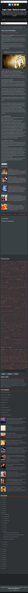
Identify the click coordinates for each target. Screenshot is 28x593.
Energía (5, 294)
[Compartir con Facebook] (6, 164)
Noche (2, 331)
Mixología (9, 328)
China (5, 277)
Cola (10, 280)
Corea (16, 282)
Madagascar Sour (5, 412)
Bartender (16, 267)
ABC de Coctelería (22, 261)
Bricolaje (11, 271)
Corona (18, 282)
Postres (2, 336)
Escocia (19, 294)
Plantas (7, 335)
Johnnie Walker (18, 310)
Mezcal (17, 327)
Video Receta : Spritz (12, 176)
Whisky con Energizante (6, 410)
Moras (23, 328)
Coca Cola (7, 279)
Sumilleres (14, 344)
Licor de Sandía (11, 319)
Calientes (12, 272)
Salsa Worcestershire (12, 340)
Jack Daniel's (25, 308)
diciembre (5, 514)
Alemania (21, 262)
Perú (3, 333)
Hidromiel (7, 305)
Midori (2, 328)
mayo (4, 529)
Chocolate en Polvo (16, 277)
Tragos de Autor (24, 357)
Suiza (11, 344)
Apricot (15, 265)
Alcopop (16, 262)
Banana (2, 267)
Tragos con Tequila (9, 356)
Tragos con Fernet (9, 353)
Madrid (5, 323)
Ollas (26, 331)
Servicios (16, 342)
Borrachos (15, 270)
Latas (15, 312)
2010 (3, 566)
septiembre (5, 520)
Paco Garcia (11, 332)
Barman (12, 267)
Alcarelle (8, 262)
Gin (12, 301)
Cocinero (14, 279)
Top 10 (20, 347)
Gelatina (9, 301)
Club (4, 279)
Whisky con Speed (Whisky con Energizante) (15, 487)
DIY (6, 292)
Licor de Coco (8, 316)
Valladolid (5, 364)
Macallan (2, 323)
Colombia (17, 280)
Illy (11, 307)
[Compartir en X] (5, 164)
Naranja (12, 330)
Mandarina (18, 323)
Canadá (26, 272)
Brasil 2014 (8, 271)
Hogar (13, 306)
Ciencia (21, 277)
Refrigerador (25, 338)
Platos (13, 335)
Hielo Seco (17, 305)
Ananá (26, 264)
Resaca (11, 339)
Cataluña (20, 274)
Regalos (2, 339)
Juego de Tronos (24, 310)
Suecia (8, 344)
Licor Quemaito (3, 321)
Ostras (5, 332)
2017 (8, 261)
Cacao (23, 271)
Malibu (15, 323)
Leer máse (20, 174)
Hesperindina (3, 305)
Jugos (19, 311)
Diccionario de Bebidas (5, 291)
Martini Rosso (18, 326)
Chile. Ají (2, 277)
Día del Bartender (15, 288)
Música (8, 330)
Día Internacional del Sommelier (18, 289)
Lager (8, 312)
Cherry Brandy (14, 276)
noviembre (5, 516)
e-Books (6, 293)
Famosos (6, 297)
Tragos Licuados (21, 360)
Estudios (18, 296)
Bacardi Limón (18, 266)
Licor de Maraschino (15, 318)
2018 (10, 261)
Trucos (6, 362)
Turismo (13, 362)
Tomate (14, 347)
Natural (16, 330)
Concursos (2, 282)
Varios (12, 364)
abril (4, 531)
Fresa (19, 298)
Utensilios (22, 362)
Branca (26, 270)
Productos (8, 336)
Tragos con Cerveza (17, 352)
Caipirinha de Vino (5, 407)
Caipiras (8, 272)
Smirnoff (13, 343)
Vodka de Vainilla (3, 368)
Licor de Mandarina (20, 317)
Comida (21, 280)
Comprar (25, 280)
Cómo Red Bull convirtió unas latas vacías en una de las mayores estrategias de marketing (16, 448)
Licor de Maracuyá (7, 318)
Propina (11, 336)
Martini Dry (13, 326)
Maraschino (10, 325)
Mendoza (4, 327)
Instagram (2, 308)
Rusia (26, 339)
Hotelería (22, 306)
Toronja (23, 347)
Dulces (26, 292)
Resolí (14, 339)
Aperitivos (7, 265)
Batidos (20, 267)
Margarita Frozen (5, 399)
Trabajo (26, 347)
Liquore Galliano (14, 322)
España (22, 294)
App (13, 265)
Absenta (2, 262)
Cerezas (13, 275)
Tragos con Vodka (7, 357)
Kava (24, 311)
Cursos (9, 287)
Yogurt (14, 368)
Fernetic (12, 297)
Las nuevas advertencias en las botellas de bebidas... (13, 534)
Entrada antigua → (23, 214)
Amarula (23, 264)
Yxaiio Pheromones (19, 368)
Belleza (4, 269)
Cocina (11, 279)
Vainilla (26, 362)
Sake (3, 340)
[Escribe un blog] (3, 164)
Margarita (17, 325)
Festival (15, 297)
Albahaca (5, 262)
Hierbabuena (21, 305)
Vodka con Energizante (6, 394)
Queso (26, 336)
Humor (2, 307)
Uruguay (18, 362)
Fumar (19, 300)
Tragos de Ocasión (14, 358)
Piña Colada (16, 333)
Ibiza (8, 307)
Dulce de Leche (22, 292)
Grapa (14, 302)
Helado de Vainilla (18, 303)
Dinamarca (15, 291)
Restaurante (17, 339)
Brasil (5, 271)
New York (25, 330)
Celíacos (8, 275)
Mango (22, 323)
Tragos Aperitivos (19, 349)
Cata (17, 274)
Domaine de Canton (10, 292)
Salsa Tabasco (6, 340)
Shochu (21, 342)
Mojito (16, 328)
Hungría (5, 307)
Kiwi (1, 312)
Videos (23, 365)
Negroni (22, 330)
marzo (4, 542)
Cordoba (13, 282)
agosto (4, 522)
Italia (21, 308)
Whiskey (8, 368)
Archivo (16, 373)
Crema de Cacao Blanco (14, 283)
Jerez (15, 310)
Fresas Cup (10, 168)
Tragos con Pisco (20, 354)
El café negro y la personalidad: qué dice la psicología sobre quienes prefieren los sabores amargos (16, 457)
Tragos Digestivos (23, 358)
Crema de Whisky (21, 284)
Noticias (5, 331)
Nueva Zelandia (10, 331)
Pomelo (19, 335)
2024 (15, 261)
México (14, 327)
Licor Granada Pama (23, 319)
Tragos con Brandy (18, 351)
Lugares (21, 322)
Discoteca (25, 291)
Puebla (18, 336)
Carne (13, 274)
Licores (18, 321)
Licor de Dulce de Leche (14, 316)
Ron (24, 339)
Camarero (18, 272)
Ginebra (16, 301)
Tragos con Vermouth (17, 356)
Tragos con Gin (17, 353)
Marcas (14, 325)
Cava (26, 274)
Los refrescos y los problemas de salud (11, 532)
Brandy (2, 271)
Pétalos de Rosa (9, 333)
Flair (1, 298)
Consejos (6, 282)
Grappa (21, 302)
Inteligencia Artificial (8, 308)
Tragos (3, 349)
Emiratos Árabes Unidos (23, 293)
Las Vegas (11, 312)
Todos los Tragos (6, 347)
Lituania (18, 322)
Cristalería (6, 286)
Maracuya (6, 325)
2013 (3, 559)
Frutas (2, 300)
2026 (17, 261)
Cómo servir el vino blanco (9, 30)
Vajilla (2, 364)
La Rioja (4, 312)
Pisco (20, 333)
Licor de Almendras (21, 313)
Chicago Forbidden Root (21, 276)
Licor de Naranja (6, 319)
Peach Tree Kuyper (22, 332)
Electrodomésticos (14, 293)
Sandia (7, 342)
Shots (24, 342)
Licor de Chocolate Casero (12, 472)
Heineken (13, 303)
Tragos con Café (8, 352)
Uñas (16, 362)
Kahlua (21, 311)
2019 (3, 512)
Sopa (22, 343)
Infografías (17, 307)
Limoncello (8, 322)
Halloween (3, 303)
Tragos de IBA (4, 358)
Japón (9, 310)
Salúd (21, 340)
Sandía (10, 342)
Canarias (2, 274)
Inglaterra (25, 307)
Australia (8, 266)
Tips (26, 346)
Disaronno (22, 291)
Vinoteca (22, 367)
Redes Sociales (16, 338)
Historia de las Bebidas (6, 306)
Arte (6, 266)
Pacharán (7, 332)
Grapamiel (17, 302)
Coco (23, 279)
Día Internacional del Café (8, 289)
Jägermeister (3, 310)
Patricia (17, 332)
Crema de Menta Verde (15, 284)
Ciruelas (23, 277)
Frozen (26, 298)
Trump (11, 362)
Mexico (11, 327)
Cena (10, 275)
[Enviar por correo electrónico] (2, 164)
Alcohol (12, 262)
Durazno (2, 293)
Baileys (25, 266)
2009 (3, 568)
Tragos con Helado (24, 353)
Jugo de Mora (15, 311)
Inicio (15, 214)
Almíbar (5, 264)
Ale (18, 262)
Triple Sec (3, 362)
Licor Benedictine (14, 313)
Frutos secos (14, 300)
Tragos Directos (5, 360)
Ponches (22, 335)
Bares (9, 267)
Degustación (3, 288)
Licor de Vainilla (17, 319)
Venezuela (17, 364)
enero (4, 546)
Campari (22, 272)
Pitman (26, 333)
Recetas (7, 338)
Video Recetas (18, 365)
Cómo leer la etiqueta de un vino (14, 195)
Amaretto (12, 264)
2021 (3, 508)
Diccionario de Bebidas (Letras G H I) (14, 440)
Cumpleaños (18, 285)
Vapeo (8, 364)
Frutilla (4, 300)
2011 (3, 564)
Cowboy (3, 405)
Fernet (10, 297)
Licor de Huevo (7, 317)
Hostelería (19, 306)
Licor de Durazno (22, 316)
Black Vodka (21, 269)
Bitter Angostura (15, 269)
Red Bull (12, 338)
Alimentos (25, 262)
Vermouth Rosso (10, 365)
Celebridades (3, 275)
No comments (15, 32)
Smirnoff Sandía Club (6, 392)
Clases (26, 277)
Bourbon (22, 270)
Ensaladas (13, 294)
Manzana (25, 323)
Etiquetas (22, 296)
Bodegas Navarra (4, 270)
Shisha (19, 342)
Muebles (26, 328)
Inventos (14, 308)
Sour (24, 343)
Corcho (10, 282)
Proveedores (15, 336)
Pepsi (26, 332)
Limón (4, 322)
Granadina (3, 302)
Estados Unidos (4, 296)
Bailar (23, 266)
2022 (3, 506)
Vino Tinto (19, 367)
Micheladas (21, 327)
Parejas (15, 332)
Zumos (23, 368)
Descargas (10, 288)
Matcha (23, 326)
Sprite (2, 344)
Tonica (17, 347)
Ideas (10, 307)
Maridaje (21, 325)
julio (4, 525)
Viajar (14, 365)
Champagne (7, 276)
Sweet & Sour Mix (19, 344)
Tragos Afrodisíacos (10, 349)
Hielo (13, 305)
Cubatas (11, 285)
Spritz (9, 204)
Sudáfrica (5, 344)
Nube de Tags (9, 426)
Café (2, 272)
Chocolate (11, 277)
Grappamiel (25, 302)
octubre (4, 518)
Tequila (11, 346)
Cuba (9, 285)
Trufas (8, 362)
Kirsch (26, 311)
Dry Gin (18, 292)
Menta (8, 327)
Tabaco (25, 344)
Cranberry (21, 282)
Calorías (15, 272)
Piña (13, 333)
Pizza (2, 335)
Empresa (2, 294)
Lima (2, 322)
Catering (23, 274)
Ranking (2, 338)
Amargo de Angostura (17, 264)
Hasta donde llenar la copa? (13, 186)
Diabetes (25, 289)
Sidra (26, 342)
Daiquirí (12, 287)
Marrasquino (6, 326)
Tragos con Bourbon (9, 350)
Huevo (26, 306)
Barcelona (6, 267)
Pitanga (23, 333)
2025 (3, 500)
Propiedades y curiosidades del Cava (10, 537)
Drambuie (15, 292)
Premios (4, 336)
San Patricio (25, 340)
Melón (2, 327)
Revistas (21, 339)
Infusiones (21, 307)
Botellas (18, 270)
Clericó (2, 279)
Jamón (6, 310)
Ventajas (21, 364)
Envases (16, 294)
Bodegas (25, 269)
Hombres (15, 306)
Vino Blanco (9, 27)
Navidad (19, 330)
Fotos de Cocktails (10, 298)
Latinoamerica (18, 312)
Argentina (3, 266)
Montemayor (20, 328)
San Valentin (3, 342)
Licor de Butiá (11, 315)
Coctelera (25, 279)
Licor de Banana (6, 315)
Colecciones (13, 280)
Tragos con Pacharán (12, 354)
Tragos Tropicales (23, 361)
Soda (16, 343)
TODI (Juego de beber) (11, 433)
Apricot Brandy (20, 265)
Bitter (11, 269)
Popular (3, 373)
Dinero (19, 291)
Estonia (9, 296)
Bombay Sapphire (10, 270)
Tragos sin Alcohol (16, 361)
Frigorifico (22, 298)
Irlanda (18, 308)
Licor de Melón (21, 318)
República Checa (6, 339)
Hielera (10, 305)
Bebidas (23, 267)
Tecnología (3, 345)
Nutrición (23, 331)
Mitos (6, 328)
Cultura (14, 285)
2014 (1, 261)
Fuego (17, 300)
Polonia (16, 335)
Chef (10, 276)
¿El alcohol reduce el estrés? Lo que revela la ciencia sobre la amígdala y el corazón (15, 480)
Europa (26, 296)
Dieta (12, 291)
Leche (23, 312)
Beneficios (8, 269)
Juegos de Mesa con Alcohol (7, 311)
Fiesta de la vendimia (20, 297)
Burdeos (20, 271)
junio (4, 527)
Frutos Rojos (9, 300)
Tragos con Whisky (16, 357)
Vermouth (25, 364)
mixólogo (12, 328)
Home (3, 27)
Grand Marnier (9, 302)
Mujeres (2, 330)
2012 (3, 562)
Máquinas (2, 325)
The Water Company (17, 345)
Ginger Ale (21, 301)
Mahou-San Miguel (10, 323)
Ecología (9, 293)
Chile (26, 276)
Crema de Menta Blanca (7, 284)
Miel (4, 328)
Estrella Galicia (13, 296)
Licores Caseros (24, 321)
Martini (9, 326)
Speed (26, 343)
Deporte (6, 288)
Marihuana (25, 325)
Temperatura (8, 345)
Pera (1, 333)
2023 (12, 261)
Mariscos (2, 326)
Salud (18, 340)
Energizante (9, 294)
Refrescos (21, 338)
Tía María (23, 345)
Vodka (25, 367)
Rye (1, 340)
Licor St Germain (9, 321)
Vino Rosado (15, 367)
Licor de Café (16, 315)
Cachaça (25, 271)
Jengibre (12, 310)
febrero (4, 544)
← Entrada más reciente (6, 214)
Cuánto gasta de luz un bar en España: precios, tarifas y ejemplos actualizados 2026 (16, 419)
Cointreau (7, 280)
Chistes (7, 277)
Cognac (2, 280)
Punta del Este (22, 336)
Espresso (26, 294)
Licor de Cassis (22, 315)
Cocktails (19, 279)
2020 (3, 510)
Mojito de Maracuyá (5, 397)
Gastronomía (4, 301)
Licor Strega (15, 321)
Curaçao (22, 285)
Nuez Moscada (16, 331)
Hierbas (26, 305)
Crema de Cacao (7, 283)
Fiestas (26, 297)
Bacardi (14, 266)
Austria (11, 266)
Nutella (20, 331)
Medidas (26, 326)
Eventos (3, 297)
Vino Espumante (9, 367)
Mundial (5, 330)
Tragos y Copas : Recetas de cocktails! (14, 9)
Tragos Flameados (13, 360)
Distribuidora (3, 292)
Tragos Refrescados (8, 361)
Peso (5, 333)
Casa (15, 274)
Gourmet (25, 301)
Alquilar (9, 264)
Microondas (25, 327)
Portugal (25, 335)
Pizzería (4, 335)
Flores (4, 298)
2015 (4, 261)
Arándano (25, 265)
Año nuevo (3, 265)
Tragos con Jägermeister (5, 354)
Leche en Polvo (8, 313)
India (14, 307)
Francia (16, 298)
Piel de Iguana (4, 402)
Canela (5, 274)
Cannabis (9, 274)
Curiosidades (5, 287)
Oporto (2, 332)
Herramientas (24, 303)
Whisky (11, 368)
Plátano (10, 335)
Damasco (15, 287)
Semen (13, 342)
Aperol (11, 265)
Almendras (2, 264)
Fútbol (22, 300)
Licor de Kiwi (13, 317)
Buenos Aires (16, 271)
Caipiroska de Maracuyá (6, 415)
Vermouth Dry (3, 365)
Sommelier (19, 343)
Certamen (17, 275)
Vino (6, 27)
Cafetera (4, 272)
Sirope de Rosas (9, 343)
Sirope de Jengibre (4, 343)
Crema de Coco (20, 283)
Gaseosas (25, 300)
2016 (6, 261)
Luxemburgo (25, 322)
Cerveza (21, 275)
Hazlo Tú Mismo (9, 303)
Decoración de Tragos (22, 287)
